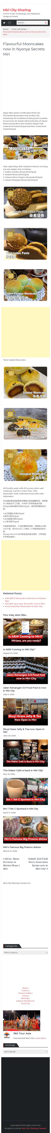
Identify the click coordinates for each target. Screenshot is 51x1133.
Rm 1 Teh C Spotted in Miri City (20, 808)
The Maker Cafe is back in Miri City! (23, 770)
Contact (25, 991)
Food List (25, 1003)
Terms (25, 996)
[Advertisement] (25, 85)
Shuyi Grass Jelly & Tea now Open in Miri (23, 730)
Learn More (40, 1038)
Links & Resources (25, 1001)
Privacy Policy (25, 993)
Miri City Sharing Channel (34, 1128)
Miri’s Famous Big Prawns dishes (22, 847)
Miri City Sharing (17, 10)
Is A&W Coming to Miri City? (19, 649)
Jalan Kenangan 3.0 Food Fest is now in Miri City (24, 689)
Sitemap (25, 998)
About (25, 988)
